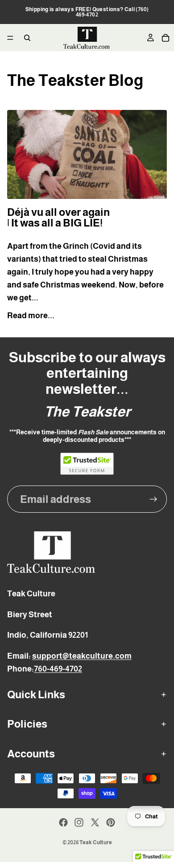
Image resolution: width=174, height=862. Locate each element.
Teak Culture (95, 842)
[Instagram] (79, 822)
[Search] (27, 38)
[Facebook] (63, 822)
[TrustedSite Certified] (87, 464)
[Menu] (10, 38)
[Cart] (165, 38)
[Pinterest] (110, 822)
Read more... (30, 315)
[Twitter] (95, 822)
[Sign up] (153, 499)
